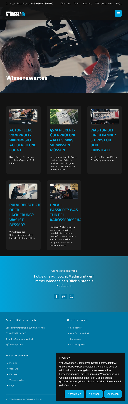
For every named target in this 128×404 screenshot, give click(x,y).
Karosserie (75, 338)
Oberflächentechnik (79, 333)
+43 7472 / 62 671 (17, 333)
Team (77, 3)
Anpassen (113, 394)
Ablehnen (94, 394)
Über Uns (65, 3)
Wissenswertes (104, 3)
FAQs (119, 3)
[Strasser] (15, 13)
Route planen (16, 344)
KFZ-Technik (76, 327)
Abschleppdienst (78, 344)
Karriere (87, 3)
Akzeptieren (74, 394)
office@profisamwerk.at (21, 338)
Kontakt (13, 363)
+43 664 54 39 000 (42, 3)
